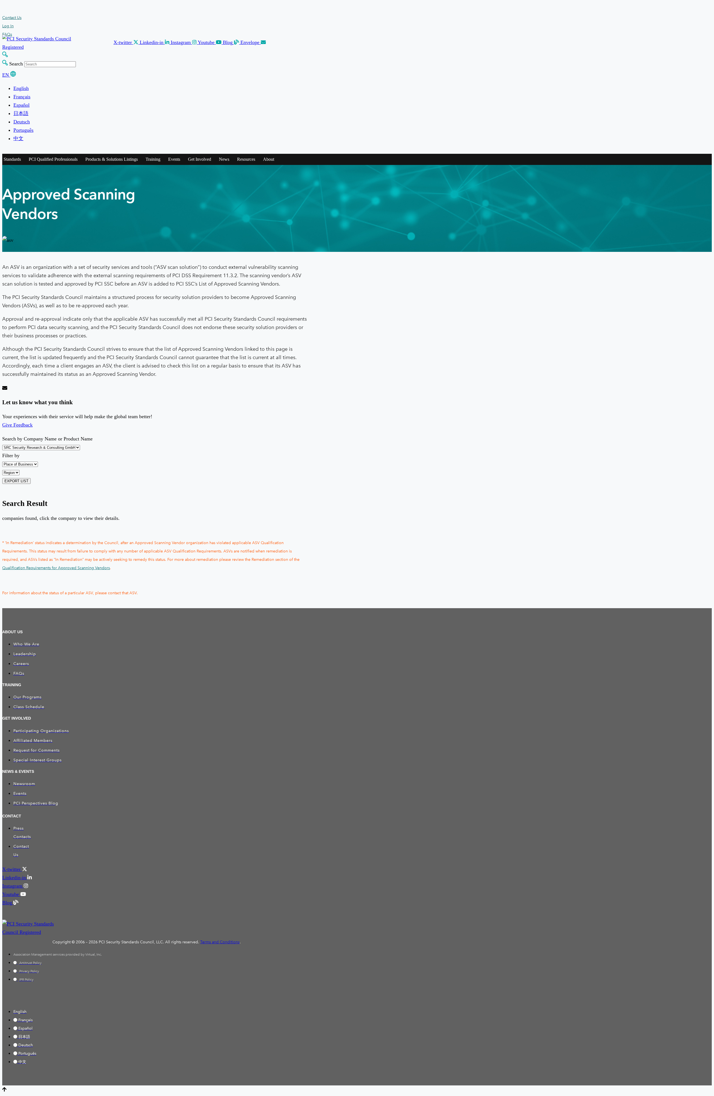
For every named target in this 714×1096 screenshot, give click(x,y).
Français (21, 96)
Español (21, 105)
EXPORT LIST (16, 481)
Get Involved (199, 159)
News (224, 159)
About (268, 159)
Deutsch (21, 122)
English (21, 88)
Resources (246, 159)
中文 (18, 138)
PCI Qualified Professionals (53, 159)
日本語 (20, 113)
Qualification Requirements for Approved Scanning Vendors (56, 567)
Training (153, 159)
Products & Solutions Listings (111, 159)
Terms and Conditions (220, 942)
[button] (127, 42)
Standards (12, 159)
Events (174, 159)
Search (16, 64)
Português (23, 130)
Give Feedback (17, 425)
